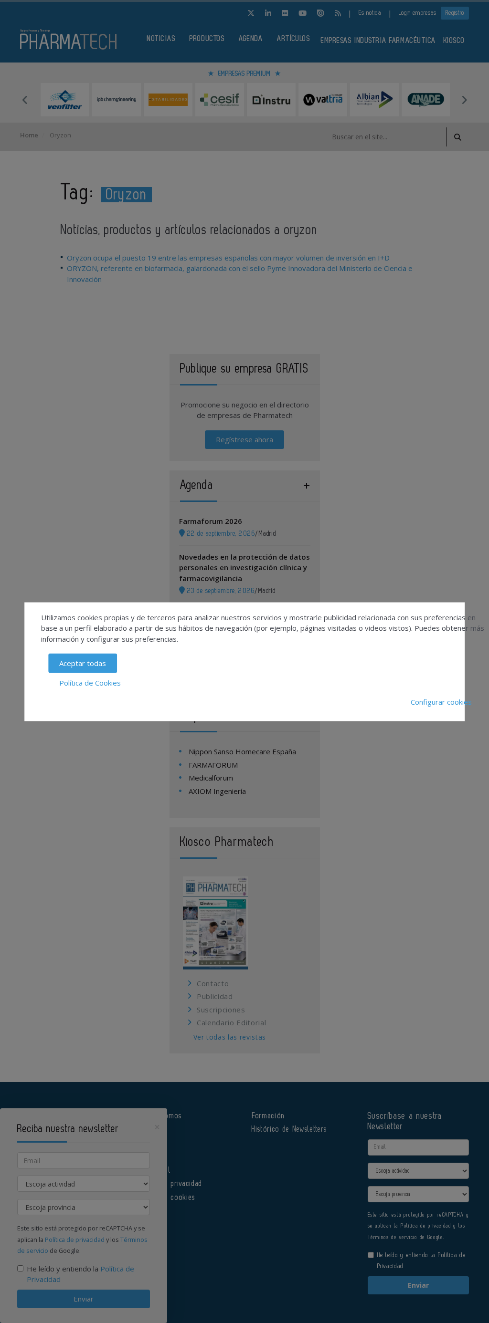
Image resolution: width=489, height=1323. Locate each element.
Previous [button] (25, 99)
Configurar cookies (441, 702)
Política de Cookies (90, 682)
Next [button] (464, 99)
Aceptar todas (82, 663)
